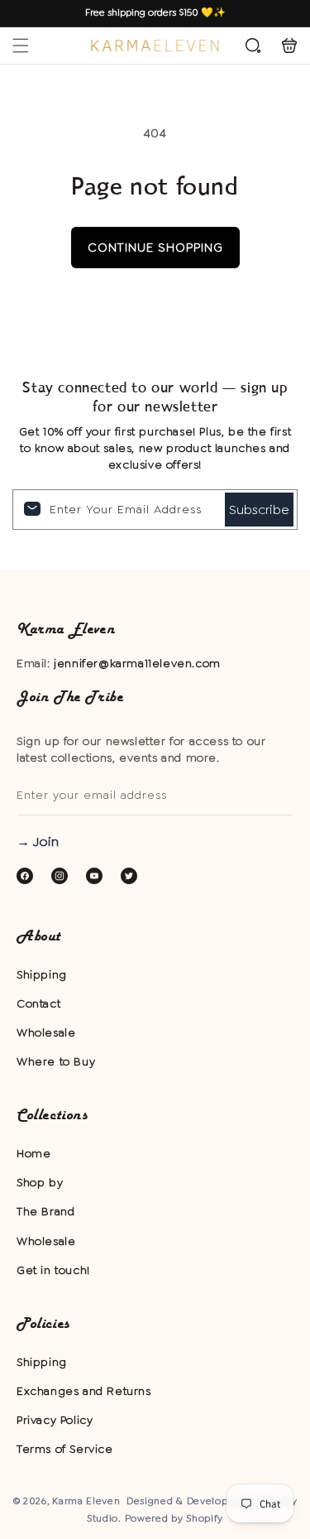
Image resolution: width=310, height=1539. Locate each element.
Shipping (42, 974)
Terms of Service (65, 1448)
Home (33, 1153)
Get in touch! (53, 1269)
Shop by (40, 1182)
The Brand (45, 1211)
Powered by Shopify (174, 1518)
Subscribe (259, 509)
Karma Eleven (86, 1501)
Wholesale (46, 1032)
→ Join (38, 841)
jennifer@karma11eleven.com (137, 663)
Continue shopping (155, 247)
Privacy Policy (55, 1419)
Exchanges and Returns (84, 1390)
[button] (20, 45)
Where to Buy (56, 1061)
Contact (38, 1003)
